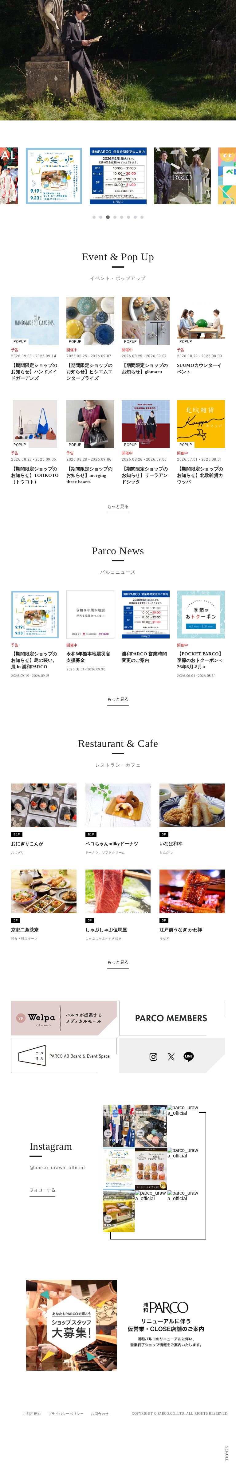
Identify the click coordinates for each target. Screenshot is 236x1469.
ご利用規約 (32, 1414)
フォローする (42, 1190)
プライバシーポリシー (66, 1414)
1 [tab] (94, 217)
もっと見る (118, 506)
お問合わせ (100, 1414)
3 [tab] (108, 217)
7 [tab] (135, 217)
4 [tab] (114, 217)
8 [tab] (142, 217)
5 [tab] (121, 217)
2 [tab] (100, 217)
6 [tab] (128, 217)
